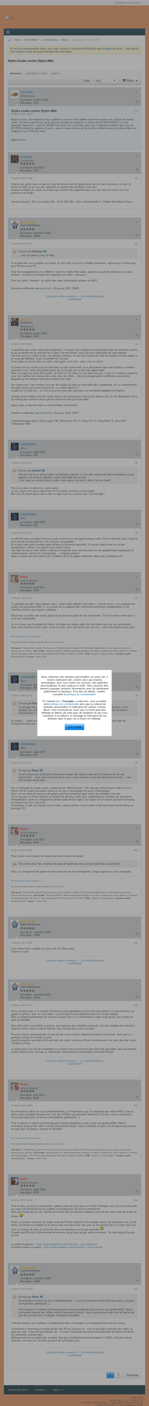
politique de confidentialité (81, 694)
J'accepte (74, 727)
